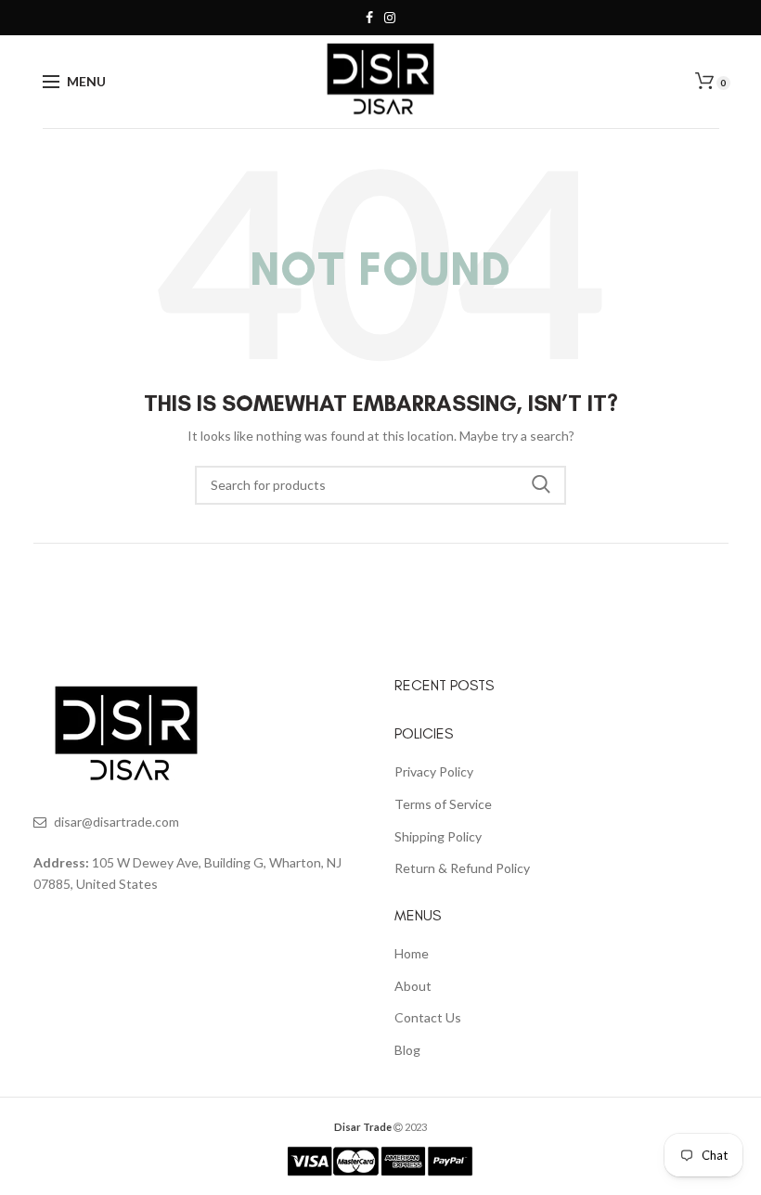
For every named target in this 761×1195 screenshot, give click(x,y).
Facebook (369, 18)
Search (541, 485)
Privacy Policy (433, 771)
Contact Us (427, 1017)
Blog (407, 1050)
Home (411, 953)
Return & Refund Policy (462, 868)
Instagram (390, 18)
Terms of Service (443, 804)
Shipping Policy (438, 836)
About (413, 986)
